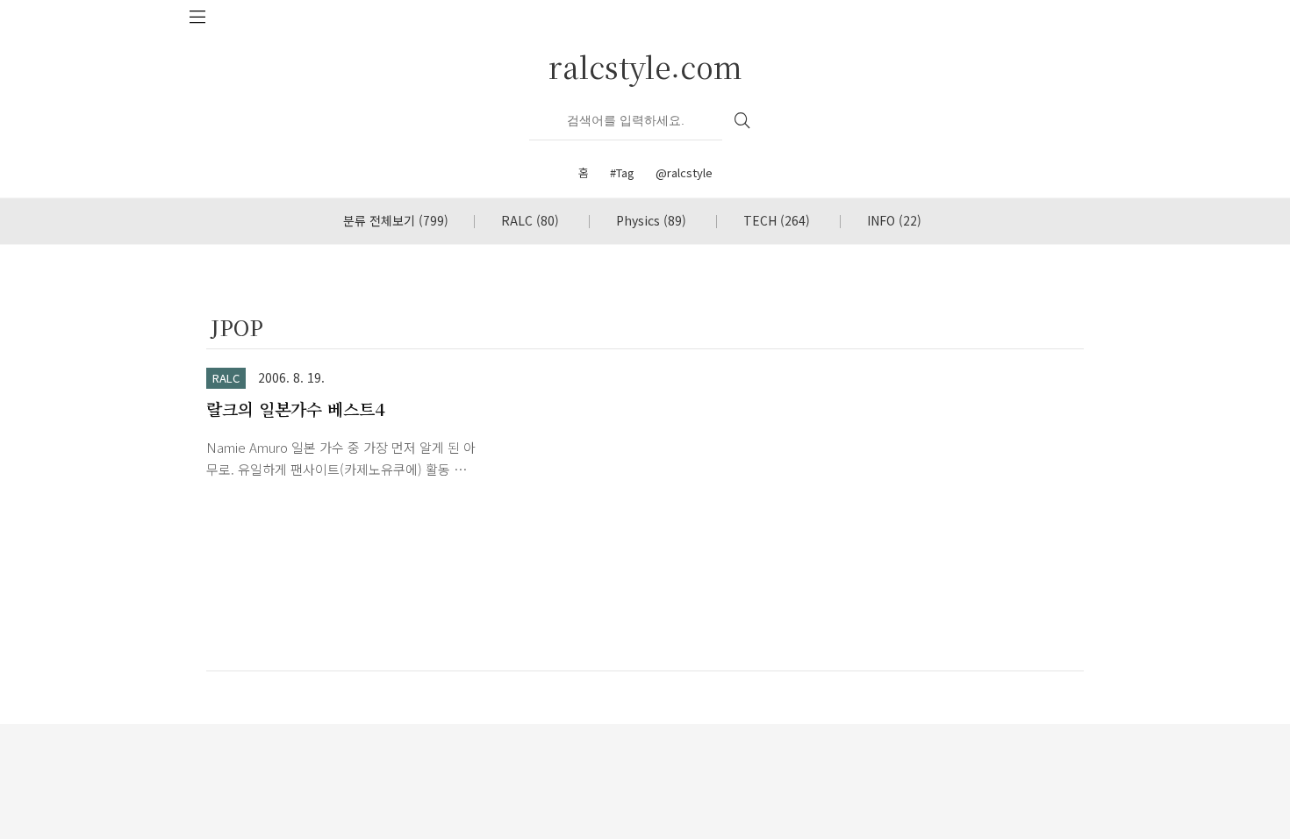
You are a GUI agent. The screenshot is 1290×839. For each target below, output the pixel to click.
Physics (651, 220)
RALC (530, 220)
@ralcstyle (684, 172)
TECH (776, 220)
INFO (894, 220)
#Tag (622, 172)
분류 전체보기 (395, 220)
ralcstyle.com (645, 66)
